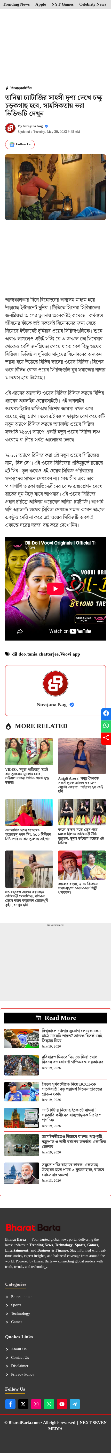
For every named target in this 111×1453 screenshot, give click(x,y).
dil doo (19, 654)
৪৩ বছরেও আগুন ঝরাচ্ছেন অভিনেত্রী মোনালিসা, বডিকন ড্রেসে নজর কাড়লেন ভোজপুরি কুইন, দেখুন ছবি (26, 898)
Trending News (16, 5)
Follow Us (23, 144)
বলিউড (27, 88)
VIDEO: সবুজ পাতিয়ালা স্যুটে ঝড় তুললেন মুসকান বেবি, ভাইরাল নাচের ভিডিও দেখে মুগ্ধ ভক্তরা (27, 776)
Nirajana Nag (33, 126)
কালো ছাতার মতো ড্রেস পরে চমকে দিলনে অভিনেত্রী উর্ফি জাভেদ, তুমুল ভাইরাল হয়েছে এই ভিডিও (81, 836)
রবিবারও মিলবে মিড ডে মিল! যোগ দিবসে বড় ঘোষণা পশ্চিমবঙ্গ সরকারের (73, 1059)
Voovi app (70, 654)
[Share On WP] (106, 727)
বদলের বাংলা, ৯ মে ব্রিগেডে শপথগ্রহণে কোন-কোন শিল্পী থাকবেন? (78, 888)
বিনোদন (16, 88)
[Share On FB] (106, 714)
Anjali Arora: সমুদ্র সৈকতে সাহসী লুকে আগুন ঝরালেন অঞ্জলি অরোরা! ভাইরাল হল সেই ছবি (80, 785)
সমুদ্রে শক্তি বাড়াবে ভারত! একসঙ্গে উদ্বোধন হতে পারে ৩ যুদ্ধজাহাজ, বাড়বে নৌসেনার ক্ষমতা (73, 1170)
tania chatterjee (43, 654)
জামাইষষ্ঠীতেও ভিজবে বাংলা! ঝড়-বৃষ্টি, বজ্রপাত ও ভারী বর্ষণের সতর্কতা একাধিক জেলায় (74, 1142)
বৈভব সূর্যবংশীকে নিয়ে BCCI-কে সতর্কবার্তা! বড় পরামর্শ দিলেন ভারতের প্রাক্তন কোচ (72, 1089)
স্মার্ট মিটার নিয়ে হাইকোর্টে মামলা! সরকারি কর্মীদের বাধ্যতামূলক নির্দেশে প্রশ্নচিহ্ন (71, 1115)
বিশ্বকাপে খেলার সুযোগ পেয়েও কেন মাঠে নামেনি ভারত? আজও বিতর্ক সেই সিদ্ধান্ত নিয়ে (72, 1036)
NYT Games (63, 5)
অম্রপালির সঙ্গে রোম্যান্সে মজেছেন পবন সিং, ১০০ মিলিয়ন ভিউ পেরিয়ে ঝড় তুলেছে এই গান (28, 834)
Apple (40, 5)
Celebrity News (92, 5)
